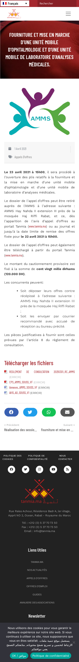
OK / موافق (19, 655)
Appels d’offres (37, 578)
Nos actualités (37, 570)
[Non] (74, 642)
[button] (11, 412)
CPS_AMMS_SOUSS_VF (21, 382)
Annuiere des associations (37, 602)
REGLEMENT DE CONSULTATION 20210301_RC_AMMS (42, 372)
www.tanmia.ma (37, 226)
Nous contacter (65, 458)
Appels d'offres (23, 157)
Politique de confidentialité (37, 458)
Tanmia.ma (37, 562)
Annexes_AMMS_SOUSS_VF (23, 387)
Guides (37, 594)
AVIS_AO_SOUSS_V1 (19, 393)
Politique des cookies (12, 458)
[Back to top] (61, 649)
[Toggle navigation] (68, 14)
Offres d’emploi (37, 586)
